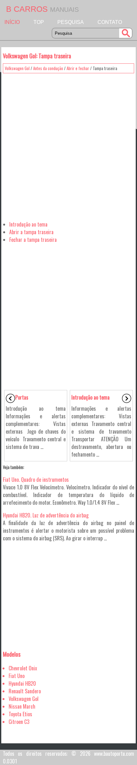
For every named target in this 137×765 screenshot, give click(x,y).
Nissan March (22, 706)
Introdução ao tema (28, 224)
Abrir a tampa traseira (31, 232)
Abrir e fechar (78, 68)
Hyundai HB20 (22, 683)
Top (38, 22)
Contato (109, 22)
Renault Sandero (25, 691)
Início (12, 22)
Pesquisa (70, 22)
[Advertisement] (68, 144)
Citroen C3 (19, 721)
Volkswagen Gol (17, 68)
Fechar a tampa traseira (33, 239)
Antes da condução (48, 68)
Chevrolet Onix (23, 668)
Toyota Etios (20, 714)
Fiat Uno (17, 676)
